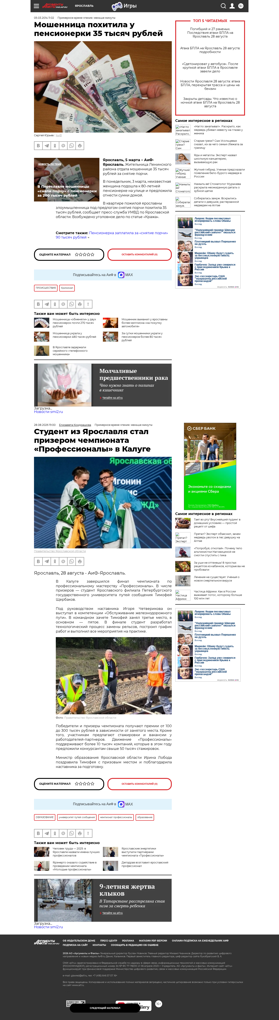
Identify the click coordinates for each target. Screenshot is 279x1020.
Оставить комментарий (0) (140, 254)
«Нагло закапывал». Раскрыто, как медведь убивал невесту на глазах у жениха (218, 130)
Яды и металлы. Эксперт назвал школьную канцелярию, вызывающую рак (215, 159)
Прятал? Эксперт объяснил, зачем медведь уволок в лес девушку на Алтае (217, 537)
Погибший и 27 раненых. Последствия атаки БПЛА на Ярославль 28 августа (210, 32)
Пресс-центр (108, 940)
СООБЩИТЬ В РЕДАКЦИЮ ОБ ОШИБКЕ (134, 945)
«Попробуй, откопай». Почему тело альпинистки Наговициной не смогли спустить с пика (218, 552)
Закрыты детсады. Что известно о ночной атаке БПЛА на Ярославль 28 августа (210, 102)
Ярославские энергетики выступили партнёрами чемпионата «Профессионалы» (143, 852)
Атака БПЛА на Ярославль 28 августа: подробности (210, 50)
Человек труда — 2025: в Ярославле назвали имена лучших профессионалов (76, 852)
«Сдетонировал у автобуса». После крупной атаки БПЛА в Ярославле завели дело (210, 67)
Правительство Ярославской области (60, 551)
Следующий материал (105, 1008)
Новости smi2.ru (48, 412)
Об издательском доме (79, 940)
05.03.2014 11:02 (44, 17)
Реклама (128, 940)
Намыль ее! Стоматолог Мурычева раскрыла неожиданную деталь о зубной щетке (217, 187)
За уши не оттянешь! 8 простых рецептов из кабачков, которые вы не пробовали (219, 566)
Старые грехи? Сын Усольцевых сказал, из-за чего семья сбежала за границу (218, 144)
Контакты (99, 945)
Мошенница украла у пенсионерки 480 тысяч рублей (74, 335)
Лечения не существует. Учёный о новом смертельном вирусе (217, 578)
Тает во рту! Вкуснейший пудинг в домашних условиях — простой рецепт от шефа (217, 523)
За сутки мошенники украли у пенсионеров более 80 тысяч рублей (142, 337)
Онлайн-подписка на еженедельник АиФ (200, 940)
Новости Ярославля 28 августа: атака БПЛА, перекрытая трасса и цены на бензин (210, 85)
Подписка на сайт (75, 945)
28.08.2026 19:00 (45, 424)
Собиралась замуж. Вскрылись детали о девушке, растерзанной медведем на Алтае (216, 202)
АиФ (59, 135)
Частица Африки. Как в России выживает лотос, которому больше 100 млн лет (218, 595)
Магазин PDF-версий (153, 940)
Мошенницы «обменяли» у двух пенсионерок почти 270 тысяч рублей (74, 323)
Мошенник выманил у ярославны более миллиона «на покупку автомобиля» (144, 323)
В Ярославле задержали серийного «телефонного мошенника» (70, 351)
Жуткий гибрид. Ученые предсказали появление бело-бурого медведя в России (219, 173)
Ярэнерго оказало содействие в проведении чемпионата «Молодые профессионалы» (75, 866)
